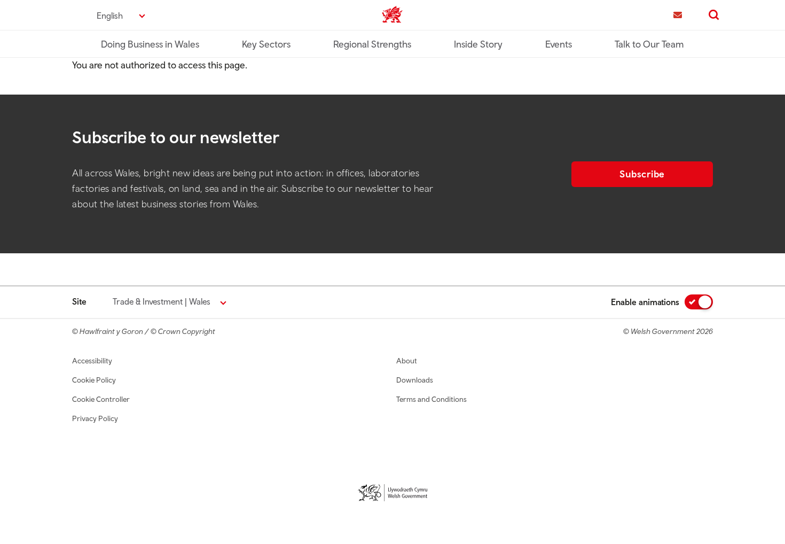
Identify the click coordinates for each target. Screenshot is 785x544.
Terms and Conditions (431, 399)
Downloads (414, 380)
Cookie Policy (94, 380)
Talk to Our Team (649, 44)
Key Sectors (266, 44)
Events (558, 44)
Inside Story (478, 44)
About (406, 360)
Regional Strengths (372, 44)
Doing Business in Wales (150, 44)
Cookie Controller (101, 399)
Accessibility (92, 360)
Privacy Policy (95, 418)
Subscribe (642, 174)
